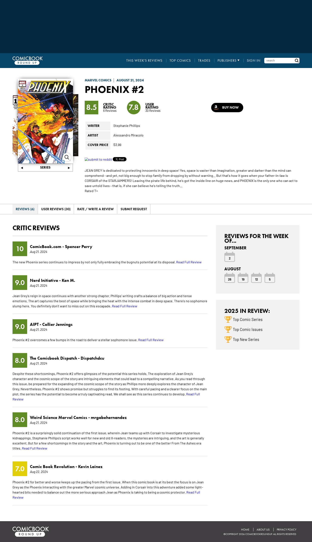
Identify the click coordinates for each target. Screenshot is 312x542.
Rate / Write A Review (95, 209)
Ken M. (68, 280)
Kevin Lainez (90, 466)
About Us (263, 529)
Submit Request (134, 209)
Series (45, 167)
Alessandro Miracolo (128, 135)
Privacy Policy (286, 529)
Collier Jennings (57, 324)
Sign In (253, 60)
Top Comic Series (248, 319)
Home (245, 529)
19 (243, 279)
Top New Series (246, 339)
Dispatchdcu (92, 358)
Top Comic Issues (248, 329)
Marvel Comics (98, 80)
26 (229, 279)
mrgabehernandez (109, 417)
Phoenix (107, 89)
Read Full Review (189, 262)
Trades (204, 60)
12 (256, 279)
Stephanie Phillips (126, 125)
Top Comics (180, 60)
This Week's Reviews (144, 60)
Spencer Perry (78, 246)
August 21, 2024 (130, 80)
